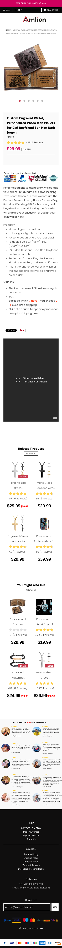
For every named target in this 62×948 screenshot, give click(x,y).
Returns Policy (31, 854)
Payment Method (31, 835)
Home (8, 30)
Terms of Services (31, 865)
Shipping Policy (31, 858)
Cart (52, 9)
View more (31, 453)
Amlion (10, 136)
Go (55, 907)
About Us (31, 839)
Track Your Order (31, 831)
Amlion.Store (36, 928)
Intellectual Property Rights (31, 868)
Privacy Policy (31, 861)
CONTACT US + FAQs (31, 828)
